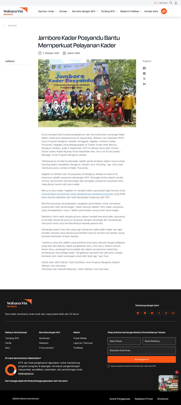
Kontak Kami (151, 11)
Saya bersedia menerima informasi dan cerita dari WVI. (133, 366)
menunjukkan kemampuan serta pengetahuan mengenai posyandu (77, 193)
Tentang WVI (108, 11)
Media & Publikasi (129, 11)
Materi (76, 332)
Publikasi (78, 347)
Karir (7, 347)
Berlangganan (142, 359)
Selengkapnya (26, 373)
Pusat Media (80, 338)
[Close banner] (177, 372)
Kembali (12, 25)
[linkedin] (160, 83)
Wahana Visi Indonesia (16, 332)
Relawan (43, 343)
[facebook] (160, 68)
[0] (164, 11)
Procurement (46, 347)
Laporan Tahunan (83, 343)
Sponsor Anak (46, 11)
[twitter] (160, 78)
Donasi (63, 11)
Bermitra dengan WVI (83, 11)
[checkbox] (108, 366)
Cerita (8, 343)
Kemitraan (44, 338)
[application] (11, 370)
